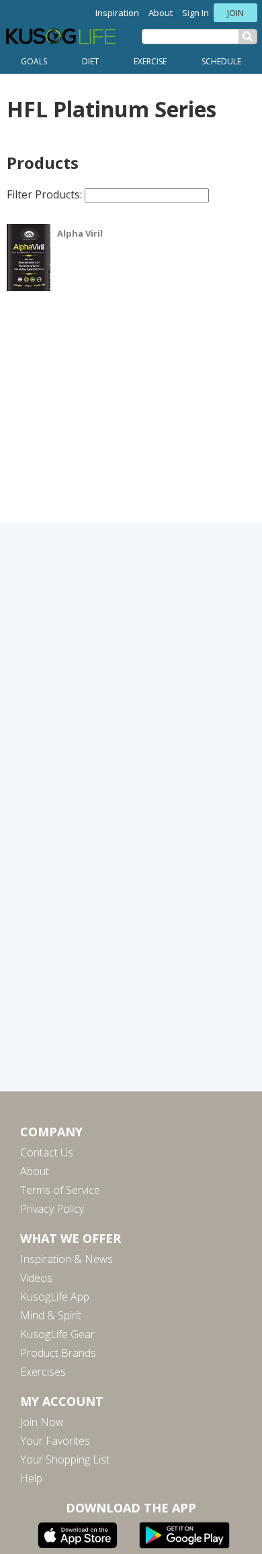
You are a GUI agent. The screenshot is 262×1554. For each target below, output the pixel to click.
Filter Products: (46, 194)
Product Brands (58, 1353)
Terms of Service (60, 1190)
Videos (36, 1277)
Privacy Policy (52, 1208)
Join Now (42, 1422)
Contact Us (46, 1152)
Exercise (150, 61)
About (160, 13)
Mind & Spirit (50, 1315)
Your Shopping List (65, 1459)
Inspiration (117, 13)
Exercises (43, 1371)
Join (235, 13)
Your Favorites (55, 1440)
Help (31, 1478)
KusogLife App (54, 1296)
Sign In (195, 13)
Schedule (221, 61)
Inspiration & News (66, 1259)
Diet (90, 61)
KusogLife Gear (57, 1334)
